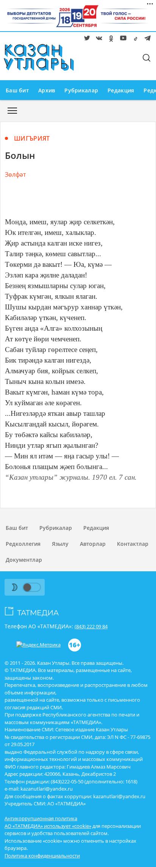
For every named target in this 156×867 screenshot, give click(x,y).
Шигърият (32, 138)
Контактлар (132, 543)
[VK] (98, 39)
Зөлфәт (15, 174)
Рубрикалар (81, 90)
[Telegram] (146, 39)
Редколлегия (23, 543)
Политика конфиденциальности (42, 855)
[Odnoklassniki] (110, 39)
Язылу (60, 543)
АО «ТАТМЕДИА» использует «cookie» (48, 826)
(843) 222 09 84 (91, 626)
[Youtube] (122, 39)
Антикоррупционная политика (41, 818)
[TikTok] (134, 39)
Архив (46, 90)
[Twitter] (86, 39)
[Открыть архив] (12, 113)
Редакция (121, 90)
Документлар (24, 559)
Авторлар (93, 543)
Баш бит (17, 90)
